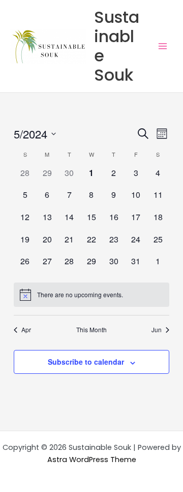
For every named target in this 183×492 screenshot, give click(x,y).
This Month (91, 330)
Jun (156, 330)
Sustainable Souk (116, 46)
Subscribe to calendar (86, 362)
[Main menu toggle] (162, 46)
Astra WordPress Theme (91, 459)
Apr (26, 330)
